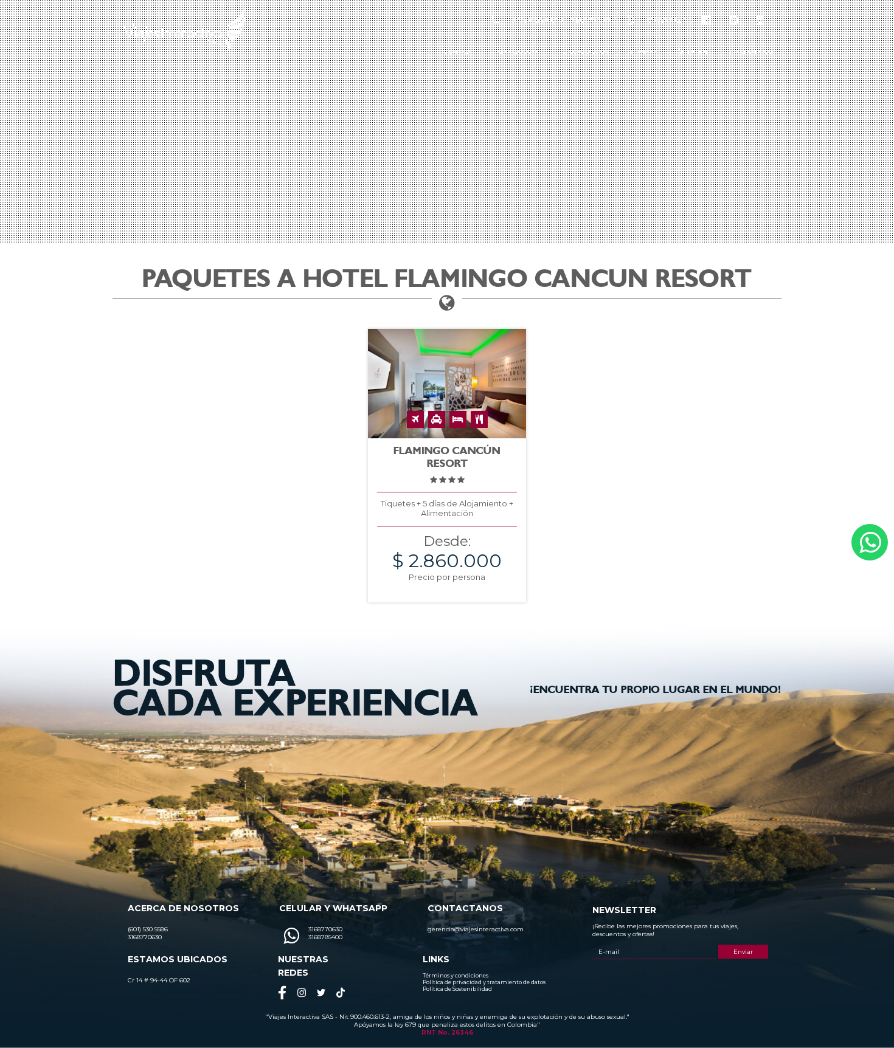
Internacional (517, 52)
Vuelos (693, 52)
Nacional (457, 52)
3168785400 (669, 21)
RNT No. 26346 (447, 1032)
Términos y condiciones (455, 975)
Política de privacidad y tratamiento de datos (484, 982)
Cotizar (644, 52)
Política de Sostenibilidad (457, 988)
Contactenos (751, 52)
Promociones (586, 52)
